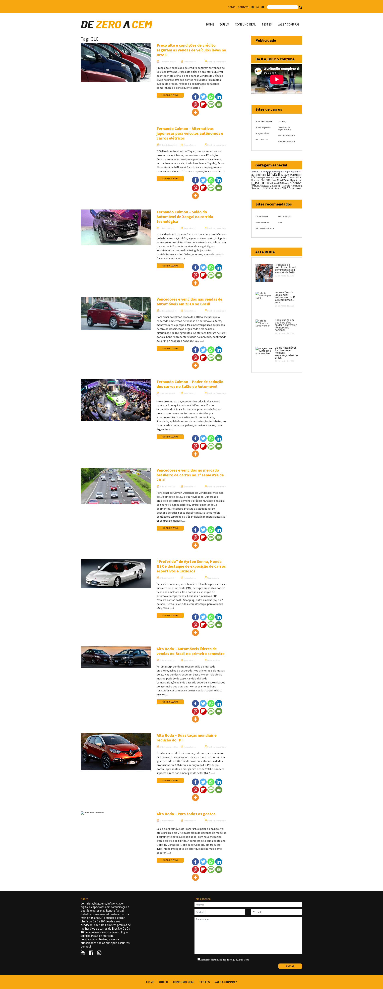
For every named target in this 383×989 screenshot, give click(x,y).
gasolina (259, 182)
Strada (266, 188)
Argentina (296, 171)
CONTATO (243, 7)
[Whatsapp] (210, 96)
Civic (288, 175)
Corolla (296, 175)
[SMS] (210, 104)
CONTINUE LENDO (170, 95)
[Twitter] (203, 96)
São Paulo (275, 188)
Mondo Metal (262, 222)
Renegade (296, 185)
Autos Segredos (263, 127)
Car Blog (282, 121)
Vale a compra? (288, 24)
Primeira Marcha (286, 141)
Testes (267, 24)
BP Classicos (262, 139)
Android (266, 171)
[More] (195, 112)
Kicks (261, 185)
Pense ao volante (286, 135)
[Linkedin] (218, 96)
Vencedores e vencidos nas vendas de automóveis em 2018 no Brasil (189, 301)
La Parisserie (262, 216)
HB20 (281, 183)
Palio (277, 185)
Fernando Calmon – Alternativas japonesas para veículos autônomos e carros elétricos (190, 133)
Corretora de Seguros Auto (284, 128)
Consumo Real (245, 24)
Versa (298, 188)
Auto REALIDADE (264, 121)
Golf (275, 183)
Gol (270, 183)
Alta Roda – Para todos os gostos (186, 813)
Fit (288, 180)
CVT (254, 177)
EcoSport (275, 177)
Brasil (273, 173)
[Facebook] (195, 96)
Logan (266, 186)
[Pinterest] (195, 104)
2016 (253, 171)
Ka (256, 185)
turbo (285, 188)
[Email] (218, 104)
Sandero (256, 188)
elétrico (286, 177)
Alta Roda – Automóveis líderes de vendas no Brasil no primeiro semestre (191, 651)
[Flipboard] (203, 104)
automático (258, 175)
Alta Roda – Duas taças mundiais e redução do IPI (187, 737)
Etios (274, 180)
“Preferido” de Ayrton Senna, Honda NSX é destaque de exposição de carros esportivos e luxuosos (191, 566)
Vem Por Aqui (284, 216)
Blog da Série (262, 133)
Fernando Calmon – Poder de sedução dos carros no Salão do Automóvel (190, 384)
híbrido (295, 183)
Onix (272, 185)
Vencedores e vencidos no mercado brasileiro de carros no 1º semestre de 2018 (190, 475)
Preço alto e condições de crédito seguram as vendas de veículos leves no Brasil (191, 50)
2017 (259, 171)
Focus (298, 180)
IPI (253, 185)
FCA (284, 180)
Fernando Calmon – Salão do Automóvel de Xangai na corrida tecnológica (185, 216)
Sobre (231, 7)
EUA (279, 180)
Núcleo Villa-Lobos (265, 228)
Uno (293, 188)
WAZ (280, 222)
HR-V (287, 183)
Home (210, 24)
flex (292, 180)
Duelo (224, 24)
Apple (287, 171)
